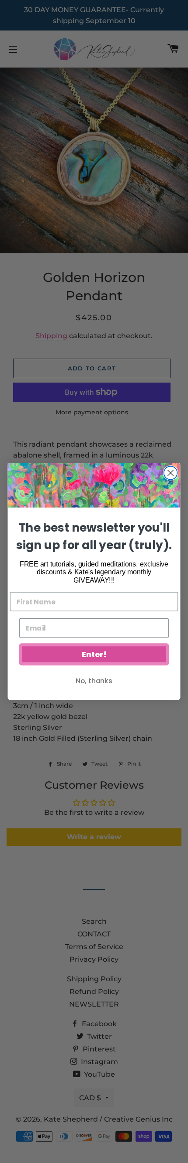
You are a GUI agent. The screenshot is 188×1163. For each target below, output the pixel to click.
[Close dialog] (171, 473)
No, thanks (94, 680)
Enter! (94, 654)
